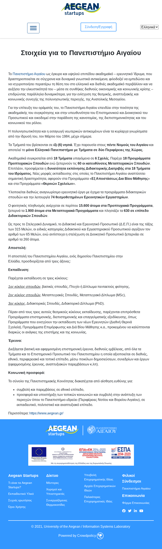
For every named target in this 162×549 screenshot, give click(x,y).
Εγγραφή (105, 27)
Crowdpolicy (86, 536)
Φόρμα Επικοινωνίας (136, 502)
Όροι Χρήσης (17, 506)
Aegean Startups (23, 475)
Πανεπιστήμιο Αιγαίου (29, 74)
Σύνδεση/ (92, 27)
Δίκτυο (52, 475)
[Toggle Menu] (33, 28)
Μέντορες (52, 482)
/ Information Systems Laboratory (105, 526)
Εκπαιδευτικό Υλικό (21, 493)
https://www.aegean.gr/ (46, 413)
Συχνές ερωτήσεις (20, 500)
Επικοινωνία (133, 496)
